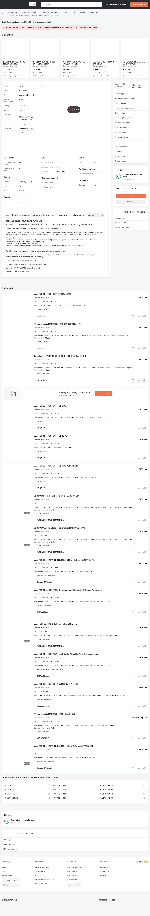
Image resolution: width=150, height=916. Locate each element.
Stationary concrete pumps (125, 98)
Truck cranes (120, 156)
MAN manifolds (120, 223)
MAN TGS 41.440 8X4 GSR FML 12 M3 (50, 436)
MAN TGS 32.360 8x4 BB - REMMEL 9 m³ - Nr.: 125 (56, 684)
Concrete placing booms (124, 118)
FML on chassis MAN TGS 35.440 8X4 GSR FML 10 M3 (58, 324)
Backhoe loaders (121, 161)
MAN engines (120, 218)
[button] (139, 316)
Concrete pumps (121, 94)
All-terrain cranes (121, 137)
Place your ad (103, 394)
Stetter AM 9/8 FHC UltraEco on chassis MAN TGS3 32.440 (59, 528)
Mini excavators (121, 127)
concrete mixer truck (26, 95)
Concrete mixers (121, 103)
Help (3, 871)
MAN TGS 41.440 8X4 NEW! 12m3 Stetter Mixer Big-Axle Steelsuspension (66, 654)
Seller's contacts (8, 875)
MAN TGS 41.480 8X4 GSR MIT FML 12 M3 (52, 294)
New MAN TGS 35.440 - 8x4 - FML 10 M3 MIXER (15, 63)
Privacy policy (40, 871)
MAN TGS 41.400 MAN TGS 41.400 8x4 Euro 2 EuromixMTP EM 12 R (64, 746)
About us (5, 867)
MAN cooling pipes (122, 227)
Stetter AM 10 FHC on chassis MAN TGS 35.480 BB (56, 496)
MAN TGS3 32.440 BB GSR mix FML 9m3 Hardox (55, 624)
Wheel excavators (121, 147)
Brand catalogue (41, 883)
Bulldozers (119, 151)
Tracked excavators (122, 123)
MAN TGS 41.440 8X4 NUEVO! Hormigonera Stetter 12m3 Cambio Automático (68, 590)
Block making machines (124, 108)
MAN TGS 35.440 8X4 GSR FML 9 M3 (50, 406)
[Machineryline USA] (14, 4)
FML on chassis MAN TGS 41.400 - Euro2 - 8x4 (54, 714)
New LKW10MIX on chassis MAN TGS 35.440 (134, 63)
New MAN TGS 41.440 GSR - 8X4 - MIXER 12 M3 (44, 63)
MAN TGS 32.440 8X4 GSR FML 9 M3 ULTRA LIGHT (56, 466)
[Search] (43, 4)
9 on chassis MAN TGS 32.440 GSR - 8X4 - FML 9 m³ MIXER (60, 356)
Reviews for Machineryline (44, 879)
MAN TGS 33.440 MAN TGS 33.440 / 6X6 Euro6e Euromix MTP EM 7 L (64, 560)
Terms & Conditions (42, 867)
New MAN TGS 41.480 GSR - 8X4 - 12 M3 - (104, 63)
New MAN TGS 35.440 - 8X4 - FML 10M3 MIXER (75, 63)
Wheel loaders (120, 132)
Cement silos (120, 113)
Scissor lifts (119, 142)
